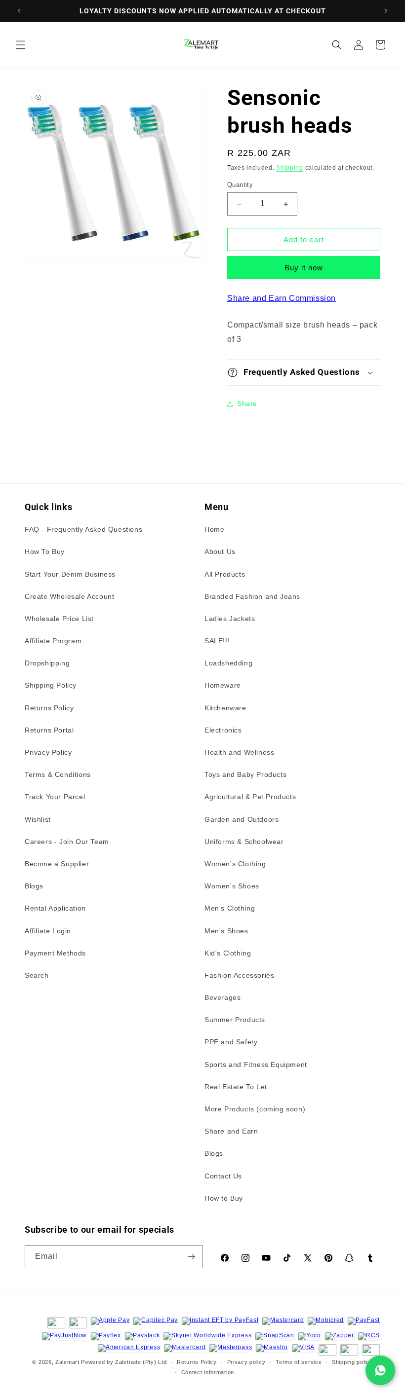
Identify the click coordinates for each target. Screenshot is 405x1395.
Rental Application (55, 908)
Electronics (223, 730)
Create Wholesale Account (69, 596)
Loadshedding (228, 663)
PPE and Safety (230, 1042)
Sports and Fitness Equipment (255, 1064)
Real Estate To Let (235, 1087)
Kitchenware (225, 708)
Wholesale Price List (59, 619)
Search (37, 975)
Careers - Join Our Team (67, 841)
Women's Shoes (231, 886)
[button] (21, 45)
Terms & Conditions (58, 774)
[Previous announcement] (19, 11)
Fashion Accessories (239, 975)
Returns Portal (49, 730)
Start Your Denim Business (70, 574)
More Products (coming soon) (254, 1109)
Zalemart (67, 1362)
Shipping (289, 167)
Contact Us (223, 1176)
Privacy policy (246, 1362)
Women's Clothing (235, 864)
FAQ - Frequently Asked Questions (83, 529)
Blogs (34, 886)
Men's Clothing (229, 908)
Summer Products (234, 1020)
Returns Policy (49, 708)
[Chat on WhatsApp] (380, 1370)
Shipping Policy (51, 685)
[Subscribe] (191, 1256)
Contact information (207, 1372)
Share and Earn (231, 1131)
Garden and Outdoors (241, 819)
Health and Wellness (239, 752)
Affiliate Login (48, 931)
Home (214, 529)
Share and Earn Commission (281, 298)
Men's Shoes (226, 931)
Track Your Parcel (55, 797)
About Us (220, 551)
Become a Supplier (57, 864)
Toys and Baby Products (245, 774)
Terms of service (299, 1362)
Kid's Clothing (227, 953)
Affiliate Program (53, 641)
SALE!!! (217, 641)
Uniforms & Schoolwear (244, 841)
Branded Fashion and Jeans (252, 596)
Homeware (222, 685)
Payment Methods (55, 953)
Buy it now (303, 267)
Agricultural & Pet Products (250, 797)
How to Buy (223, 1198)
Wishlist (38, 819)
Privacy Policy (48, 752)
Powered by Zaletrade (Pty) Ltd (123, 1362)
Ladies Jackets (229, 619)
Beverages (222, 997)
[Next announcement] (386, 11)
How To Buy (45, 551)
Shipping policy (352, 1362)
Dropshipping (47, 663)
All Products (224, 574)
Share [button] (247, 403)
